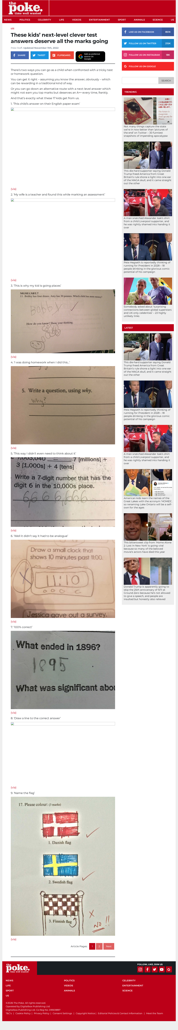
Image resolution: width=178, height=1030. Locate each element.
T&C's (9, 1013)
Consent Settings (62, 1013)
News (7, 19)
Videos (76, 19)
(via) (13, 189)
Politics (24, 19)
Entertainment (99, 19)
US (172, 19)
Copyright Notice (85, 1013)
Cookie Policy (23, 1013)
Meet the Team (154, 1013)
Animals (139, 19)
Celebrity (44, 19)
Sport (122, 19)
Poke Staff (16, 47)
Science (158, 19)
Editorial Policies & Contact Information (120, 1013)
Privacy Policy (41, 1013)
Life (61, 19)
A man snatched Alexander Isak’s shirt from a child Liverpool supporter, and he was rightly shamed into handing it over (147, 223)
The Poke (25, 8)
